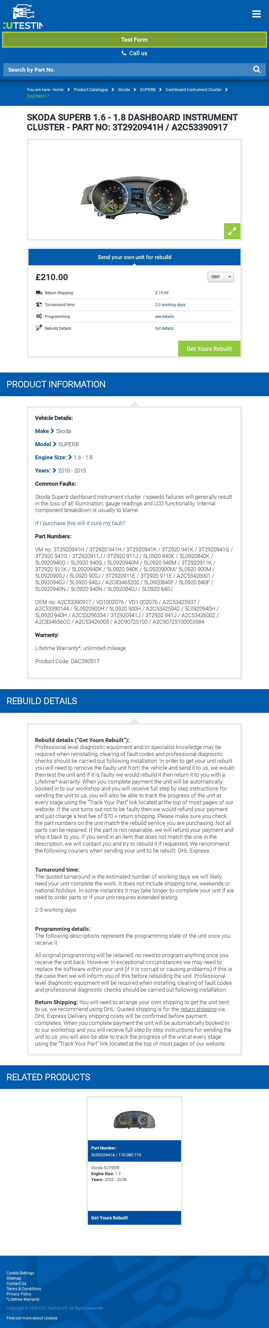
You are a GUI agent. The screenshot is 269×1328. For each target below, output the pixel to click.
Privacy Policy (19, 1294)
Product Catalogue (91, 89)
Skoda (124, 89)
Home (58, 89)
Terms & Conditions (24, 1289)
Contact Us (16, 1283)
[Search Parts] (256, 69)
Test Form (134, 39)
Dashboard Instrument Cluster (193, 89)
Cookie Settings (20, 1273)
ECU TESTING (23, 22)
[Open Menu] (256, 14)
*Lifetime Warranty (23, 1299)
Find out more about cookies (32, 1318)
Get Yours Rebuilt (209, 348)
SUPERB (147, 89)
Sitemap (14, 1278)
